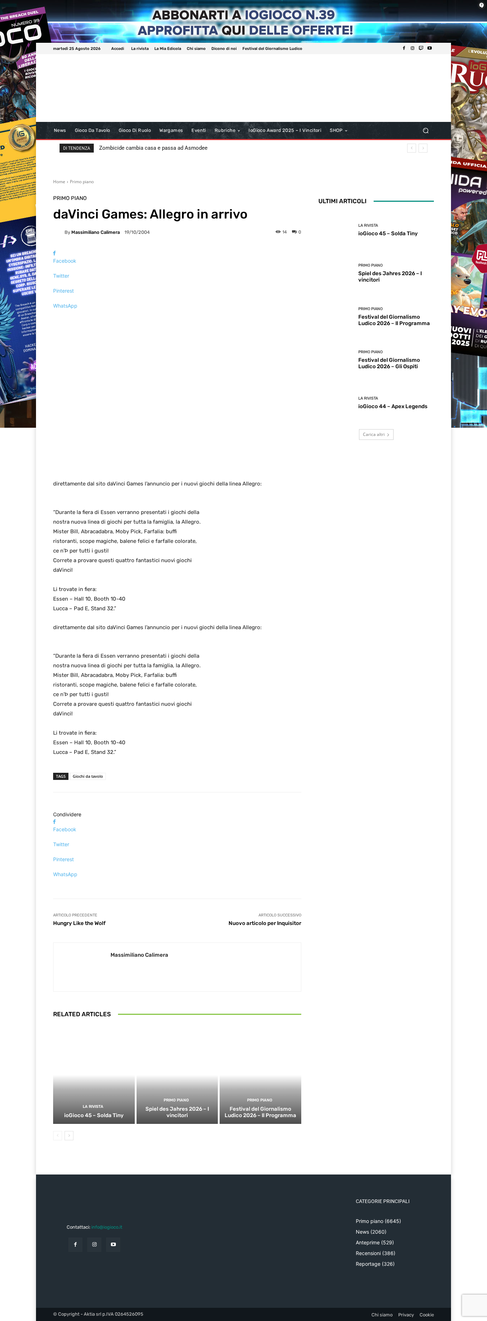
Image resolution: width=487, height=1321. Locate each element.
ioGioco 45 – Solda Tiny (94, 1115)
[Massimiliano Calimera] (59, 232)
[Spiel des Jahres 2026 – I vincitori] (177, 1075)
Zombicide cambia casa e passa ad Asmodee (153, 148)
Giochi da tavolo (88, 776)
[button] (425, 130)
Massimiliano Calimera (95, 232)
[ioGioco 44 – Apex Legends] (335, 403)
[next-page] (69, 1135)
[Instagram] (412, 48)
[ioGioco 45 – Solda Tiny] (94, 1075)
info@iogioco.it (106, 1227)
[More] (177, 318)
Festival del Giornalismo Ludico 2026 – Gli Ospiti (389, 363)
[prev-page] (57, 1135)
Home (59, 182)
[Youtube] (429, 48)
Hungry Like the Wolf (79, 923)
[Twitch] (421, 48)
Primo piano (82, 182)
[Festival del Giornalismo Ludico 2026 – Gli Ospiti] (335, 360)
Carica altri (374, 434)
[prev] (411, 148)
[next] (423, 148)
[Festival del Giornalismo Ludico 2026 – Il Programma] (260, 1075)
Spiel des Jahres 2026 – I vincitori (177, 1112)
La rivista (93, 1107)
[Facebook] (404, 48)
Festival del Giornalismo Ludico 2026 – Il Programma (260, 1112)
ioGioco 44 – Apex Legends (392, 406)
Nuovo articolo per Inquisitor (265, 923)
